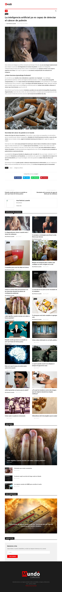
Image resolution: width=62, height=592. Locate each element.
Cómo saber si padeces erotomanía (15, 416)
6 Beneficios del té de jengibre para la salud (44, 416)
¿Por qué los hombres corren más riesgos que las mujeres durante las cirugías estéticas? (44, 391)
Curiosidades (9, 218)
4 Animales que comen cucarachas (23, 468)
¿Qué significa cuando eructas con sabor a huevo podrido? (26, 460)
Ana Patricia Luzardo (11, 23)
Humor (35, 242)
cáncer (11, 167)
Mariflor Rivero (8, 344)
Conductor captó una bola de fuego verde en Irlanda (27, 476)
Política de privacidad (31, 585)
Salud (6, 13)
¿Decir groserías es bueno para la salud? (17, 390)
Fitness (35, 218)
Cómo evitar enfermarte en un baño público (44, 340)
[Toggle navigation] (6, 11)
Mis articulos (19, 202)
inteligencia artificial (18, 167)
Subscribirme (12, 556)
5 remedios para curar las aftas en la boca (17, 267)
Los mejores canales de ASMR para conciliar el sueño (28, 484)
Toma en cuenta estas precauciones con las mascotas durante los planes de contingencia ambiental (16, 291)
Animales (9, 273)
